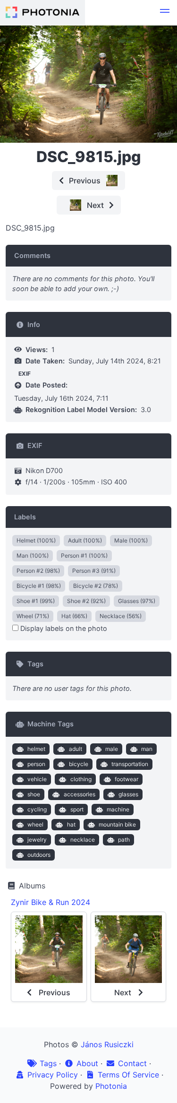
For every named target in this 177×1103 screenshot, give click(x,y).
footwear (126, 779)
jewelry (37, 839)
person (36, 763)
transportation (129, 763)
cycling (37, 809)
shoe (33, 794)
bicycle (78, 763)
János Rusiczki (107, 1044)
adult (75, 748)
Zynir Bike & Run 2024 (50, 902)
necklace (82, 839)
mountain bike (117, 824)
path (124, 839)
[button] (164, 12)
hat (71, 824)
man (146, 748)
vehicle (37, 779)
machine (118, 809)
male (111, 748)
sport (77, 809)
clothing (81, 779)
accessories (79, 794)
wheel (35, 824)
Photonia (111, 1086)
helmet (36, 748)
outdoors (39, 854)
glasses (128, 794)
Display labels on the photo (62, 628)
